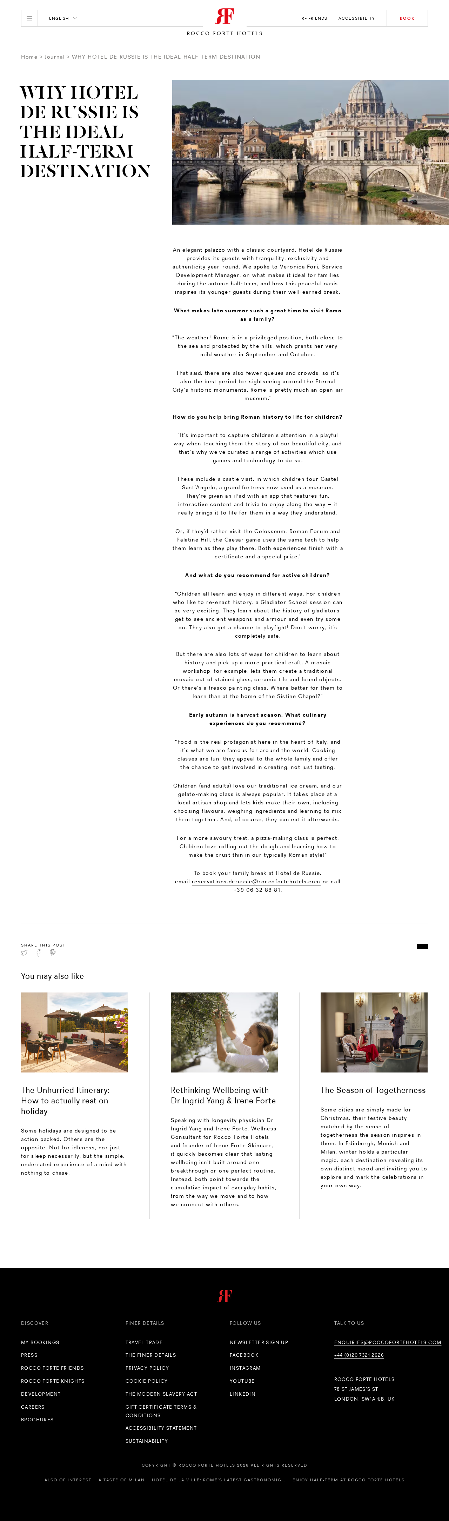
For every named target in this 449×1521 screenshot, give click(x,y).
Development (41, 1394)
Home (29, 56)
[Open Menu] (29, 18)
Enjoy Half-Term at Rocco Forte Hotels (349, 1479)
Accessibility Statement (161, 1428)
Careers (33, 1407)
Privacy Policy (147, 1368)
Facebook (244, 1355)
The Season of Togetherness (373, 1090)
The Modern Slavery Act (161, 1394)
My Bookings (40, 1342)
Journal (55, 56)
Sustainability (147, 1441)
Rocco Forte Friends (52, 1368)
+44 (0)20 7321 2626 (359, 1355)
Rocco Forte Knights (53, 1381)
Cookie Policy (147, 1381)
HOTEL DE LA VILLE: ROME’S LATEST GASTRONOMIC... (219, 1479)
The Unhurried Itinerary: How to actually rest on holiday (65, 1100)
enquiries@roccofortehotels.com (388, 1342)
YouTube (242, 1381)
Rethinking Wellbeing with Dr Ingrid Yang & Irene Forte (223, 1095)
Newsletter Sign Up (259, 1342)
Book (407, 18)
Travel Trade (144, 1342)
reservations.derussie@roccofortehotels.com (256, 881)
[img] (74, 1032)
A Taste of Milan (122, 1479)
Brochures (37, 1419)
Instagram (245, 1368)
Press (29, 1355)
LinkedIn (243, 1394)
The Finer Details (151, 1355)
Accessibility (357, 18)
